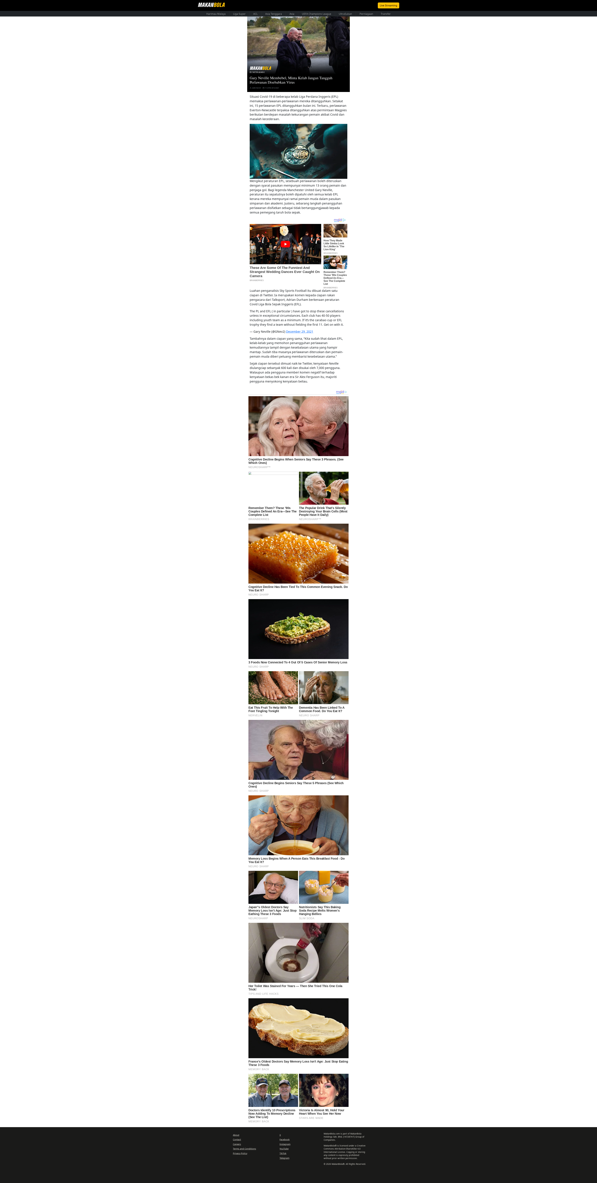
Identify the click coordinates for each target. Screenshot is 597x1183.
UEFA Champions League (316, 14)
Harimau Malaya (216, 14)
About (236, 1135)
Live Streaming (388, 5)
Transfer (386, 14)
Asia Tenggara (273, 14)
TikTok (283, 1153)
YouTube (284, 1148)
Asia (291, 14)
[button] (298, 151)
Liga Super (239, 14)
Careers (237, 1144)
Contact (237, 1139)
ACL (255, 14)
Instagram (285, 1144)
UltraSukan (345, 14)
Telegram (284, 1158)
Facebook (285, 1139)
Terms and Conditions (244, 1148)
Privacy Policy (240, 1153)
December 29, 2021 (299, 331)
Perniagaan (366, 14)
